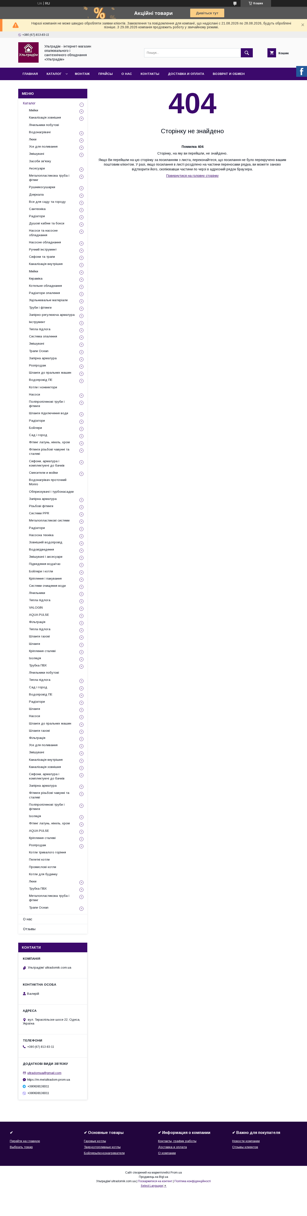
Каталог (54, 74)
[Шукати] (247, 52)
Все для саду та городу (47, 202)
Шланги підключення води (48, 413)
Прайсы (105, 74)
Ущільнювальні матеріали (48, 300)
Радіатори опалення (44, 293)
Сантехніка (37, 209)
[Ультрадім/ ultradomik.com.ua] (28, 61)
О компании (167, 1153)
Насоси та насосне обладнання (43, 233)
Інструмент (37, 322)
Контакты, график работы (177, 1141)
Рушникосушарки (42, 187)
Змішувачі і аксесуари (45, 556)
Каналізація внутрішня (46, 264)
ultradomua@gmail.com (44, 1073)
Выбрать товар (21, 1147)
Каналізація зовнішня (45, 117)
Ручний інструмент (43, 249)
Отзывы (29, 929)
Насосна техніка (41, 535)
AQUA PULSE (39, 615)
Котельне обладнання (45, 286)
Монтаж (82, 74)
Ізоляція (35, 658)
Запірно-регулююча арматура (52, 315)
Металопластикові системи (49, 520)
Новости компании (246, 1141)
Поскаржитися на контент (155, 1181)
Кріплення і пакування (45, 578)
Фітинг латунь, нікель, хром (49, 442)
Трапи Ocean (38, 351)
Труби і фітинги (40, 307)
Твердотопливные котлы (102, 1147)
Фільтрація (37, 622)
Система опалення (43, 336)
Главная (30, 74)
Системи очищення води (47, 585)
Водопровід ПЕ (40, 380)
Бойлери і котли (41, 571)
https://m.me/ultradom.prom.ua (48, 1079)
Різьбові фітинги (41, 506)
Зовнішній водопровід (45, 542)
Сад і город (38, 435)
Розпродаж (37, 365)
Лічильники (37, 593)
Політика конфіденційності (192, 1181)
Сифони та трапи (42, 256)
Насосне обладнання (45, 242)
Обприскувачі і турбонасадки (51, 491)
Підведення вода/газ (44, 564)
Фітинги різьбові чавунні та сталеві (49, 451)
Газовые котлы (95, 1141)
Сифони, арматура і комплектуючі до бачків (47, 463)
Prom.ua (176, 1172)
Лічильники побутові (44, 125)
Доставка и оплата (186, 74)
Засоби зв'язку (40, 161)
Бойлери (35, 428)
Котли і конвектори (43, 387)
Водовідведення (41, 549)
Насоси (34, 394)
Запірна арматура (43, 358)
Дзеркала (36, 194)
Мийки (33, 110)
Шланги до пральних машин (50, 372)
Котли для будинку (43, 874)
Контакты (150, 74)
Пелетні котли (39, 859)
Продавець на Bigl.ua (153, 1177)
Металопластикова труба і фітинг (49, 178)
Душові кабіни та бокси (46, 223)
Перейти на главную (25, 1141)
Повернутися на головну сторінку (192, 176)
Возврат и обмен (229, 74)
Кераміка (35, 278)
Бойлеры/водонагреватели (104, 1153)
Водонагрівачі (40, 132)
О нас (126, 74)
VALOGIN (36, 607)
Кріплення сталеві (42, 651)
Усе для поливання (43, 146)
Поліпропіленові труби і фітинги (47, 404)
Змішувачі (36, 154)
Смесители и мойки (43, 472)
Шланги (34, 644)
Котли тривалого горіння (47, 852)
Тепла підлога (39, 329)
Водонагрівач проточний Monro (47, 482)
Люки (32, 139)
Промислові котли (42, 867)
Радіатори (37, 216)
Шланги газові (39, 636)
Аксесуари (37, 168)
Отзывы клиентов (245, 1147)
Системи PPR (39, 513)
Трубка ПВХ (38, 665)
